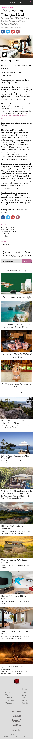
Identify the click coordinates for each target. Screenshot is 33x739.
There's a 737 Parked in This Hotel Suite (14, 597)
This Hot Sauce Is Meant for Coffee (16, 297)
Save (13, 32)
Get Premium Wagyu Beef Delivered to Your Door (16, 355)
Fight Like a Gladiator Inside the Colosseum (13, 667)
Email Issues (9, 700)
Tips (6, 695)
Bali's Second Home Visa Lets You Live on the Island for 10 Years (16, 326)
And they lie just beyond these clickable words (15, 115)
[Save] (18, 32)
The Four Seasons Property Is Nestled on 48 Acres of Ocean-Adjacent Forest (15, 497)
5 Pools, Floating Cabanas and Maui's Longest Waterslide (15, 457)
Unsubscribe (9, 703)
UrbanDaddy (16, 2)
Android (25, 703)
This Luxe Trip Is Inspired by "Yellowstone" (12, 527)
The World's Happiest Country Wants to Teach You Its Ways (16, 422)
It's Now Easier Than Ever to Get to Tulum (16, 385)
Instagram (16, 716)
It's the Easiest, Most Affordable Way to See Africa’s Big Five (15, 566)
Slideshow (6, 245)
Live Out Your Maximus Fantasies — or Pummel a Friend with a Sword (14, 672)
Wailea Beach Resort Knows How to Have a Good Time (15, 462)
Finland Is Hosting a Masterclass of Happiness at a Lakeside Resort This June (16, 427)
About (24, 692)
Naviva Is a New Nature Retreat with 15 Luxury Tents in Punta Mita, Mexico (16, 492)
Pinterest (16, 720)
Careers (24, 695)
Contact (8, 692)
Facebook (17, 711)
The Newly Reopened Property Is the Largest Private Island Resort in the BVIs (15, 637)
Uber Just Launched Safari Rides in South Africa (14, 561)
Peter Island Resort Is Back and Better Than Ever (15, 632)
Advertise (8, 697)
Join (23, 697)
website (5, 236)
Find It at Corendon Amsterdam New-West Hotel (15, 602)
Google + (16, 730)
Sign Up (26, 261)
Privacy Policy (26, 736)
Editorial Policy (5, 736)
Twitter (16, 725)
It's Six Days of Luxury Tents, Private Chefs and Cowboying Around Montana (15, 532)
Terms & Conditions (15, 736)
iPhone (24, 700)
